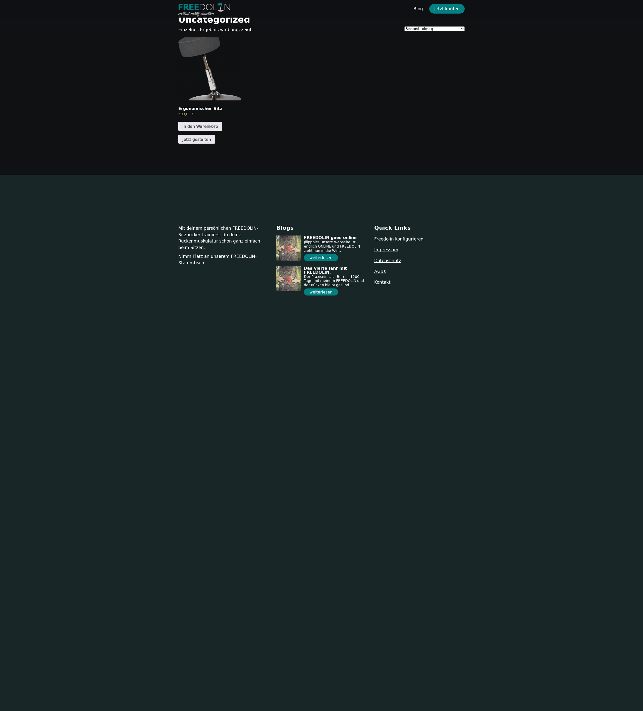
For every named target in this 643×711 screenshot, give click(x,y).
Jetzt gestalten (196, 139)
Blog (418, 8)
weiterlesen (321, 257)
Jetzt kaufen (447, 8)
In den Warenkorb (200, 126)
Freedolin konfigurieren (398, 239)
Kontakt (382, 282)
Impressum (386, 249)
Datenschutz (387, 260)
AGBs (380, 271)
